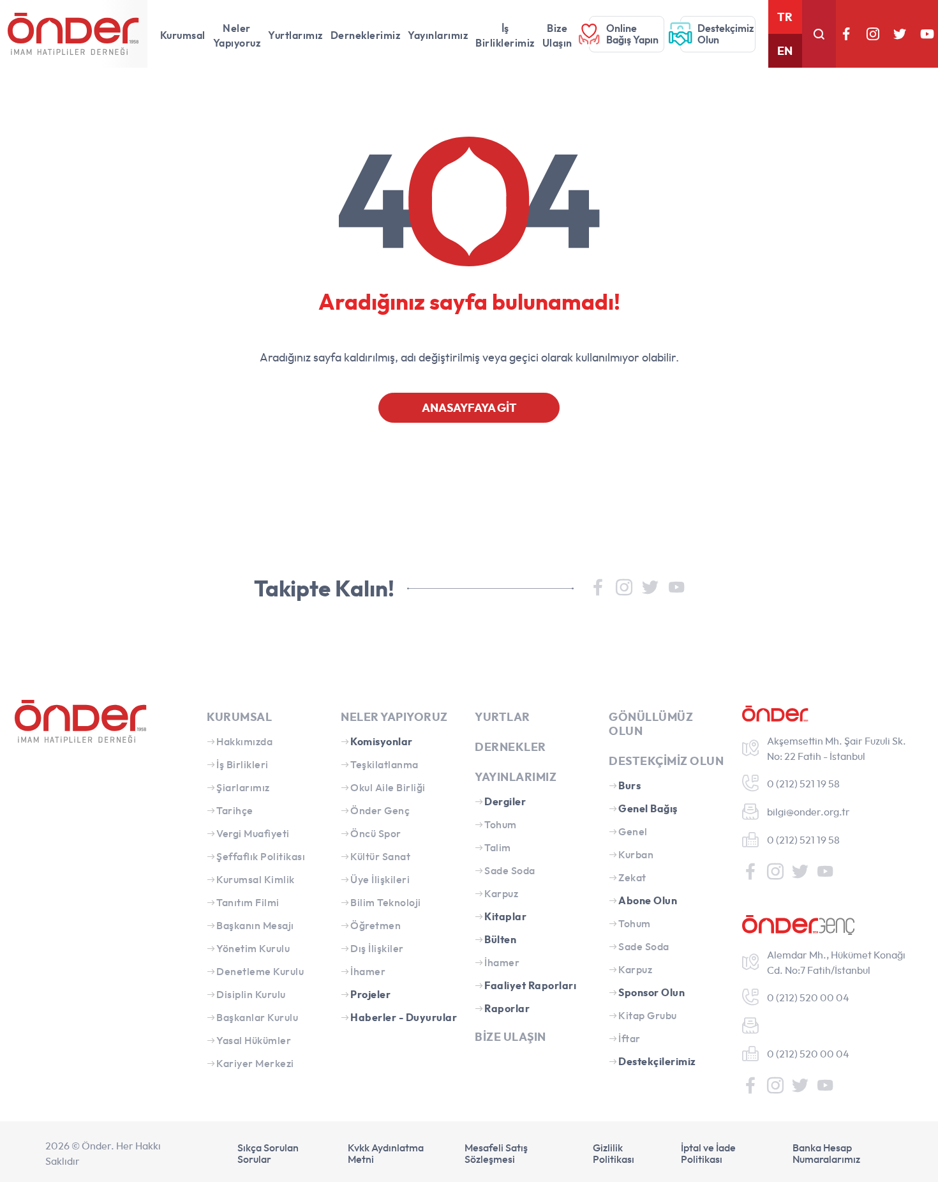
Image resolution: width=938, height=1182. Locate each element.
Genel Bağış (648, 808)
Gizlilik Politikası (613, 1153)
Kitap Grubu (647, 1015)
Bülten (500, 939)
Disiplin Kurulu (251, 994)
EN (785, 50)
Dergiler (505, 801)
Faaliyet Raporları (530, 985)
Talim (497, 847)
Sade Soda (509, 870)
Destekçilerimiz (657, 1061)
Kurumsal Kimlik (255, 879)
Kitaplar (505, 916)
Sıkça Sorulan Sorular (268, 1153)
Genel (633, 831)
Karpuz (501, 893)
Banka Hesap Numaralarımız (826, 1153)
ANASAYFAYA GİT (469, 407)
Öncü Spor (375, 833)
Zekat (632, 877)
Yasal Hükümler (253, 1040)
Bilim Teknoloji (385, 902)
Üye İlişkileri (380, 879)
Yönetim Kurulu (253, 948)
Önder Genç (380, 810)
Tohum (500, 824)
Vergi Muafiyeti (253, 833)
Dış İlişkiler (377, 948)
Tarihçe (234, 810)
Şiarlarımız (243, 787)
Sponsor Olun (651, 992)
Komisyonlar (381, 741)
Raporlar (507, 1008)
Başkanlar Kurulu (257, 1017)
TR (785, 17)
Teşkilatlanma (384, 764)
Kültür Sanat (380, 856)
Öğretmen (375, 925)
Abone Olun (647, 900)
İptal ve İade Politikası (708, 1153)
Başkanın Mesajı (255, 925)
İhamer (367, 971)
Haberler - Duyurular (403, 1017)
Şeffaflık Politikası (260, 856)
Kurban (635, 854)
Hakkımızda (244, 741)
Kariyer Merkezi (255, 1063)
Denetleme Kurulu (260, 971)
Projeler (370, 994)
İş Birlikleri (242, 764)
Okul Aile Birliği (388, 787)
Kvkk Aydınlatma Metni (386, 1153)
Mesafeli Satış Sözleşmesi (496, 1153)
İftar (629, 1038)
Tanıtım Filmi (247, 902)
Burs (629, 785)
